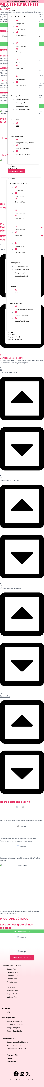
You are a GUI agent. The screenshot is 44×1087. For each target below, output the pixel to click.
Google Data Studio (23, 109)
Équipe (10, 332)
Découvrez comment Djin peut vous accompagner (22, 1)
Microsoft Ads (21, 85)
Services (11, 179)
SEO (17, 126)
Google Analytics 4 (22, 99)
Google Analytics (22, 106)
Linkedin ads (20, 79)
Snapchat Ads (21, 35)
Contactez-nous (15, 339)
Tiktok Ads (20, 68)
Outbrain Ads (20, 52)
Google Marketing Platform (25, 143)
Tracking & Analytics (23, 103)
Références (13, 334)
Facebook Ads (21, 63)
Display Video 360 (22, 148)
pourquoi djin (12, 1055)
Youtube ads (20, 29)
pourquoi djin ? (14, 337)
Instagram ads (21, 46)
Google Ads (20, 24)
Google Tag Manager (23, 154)
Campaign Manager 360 (16, 1048)
